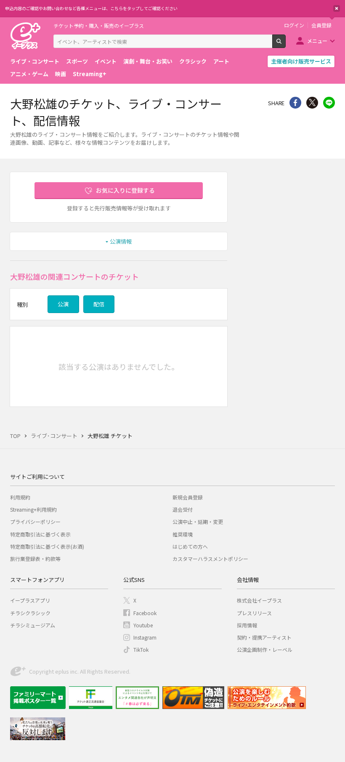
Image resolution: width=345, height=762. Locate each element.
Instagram (145, 637)
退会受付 (182, 509)
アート (221, 61)
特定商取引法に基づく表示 (40, 534)
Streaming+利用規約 (33, 509)
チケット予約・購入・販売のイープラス (98, 25)
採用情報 (247, 625)
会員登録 (321, 25)
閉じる (336, 8)
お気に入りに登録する (125, 190)
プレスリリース (254, 612)
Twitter (312, 103)
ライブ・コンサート (34, 61)
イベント (106, 61)
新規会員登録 (187, 497)
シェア (295, 103)
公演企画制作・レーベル (264, 649)
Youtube (143, 625)
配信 (98, 304)
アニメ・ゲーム (29, 74)
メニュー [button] (317, 40)
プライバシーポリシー (35, 521)
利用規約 (20, 497)
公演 (63, 304)
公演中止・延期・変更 (197, 521)
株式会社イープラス (259, 600)
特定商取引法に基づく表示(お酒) (47, 546)
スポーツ (77, 61)
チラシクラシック (30, 612)
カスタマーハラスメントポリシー (210, 558)
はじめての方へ (190, 546)
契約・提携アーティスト (264, 637)
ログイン (294, 25)
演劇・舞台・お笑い (147, 61)
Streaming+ (89, 74)
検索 (285, 44)
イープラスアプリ (30, 600)
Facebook (145, 612)
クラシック (193, 61)
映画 (60, 74)
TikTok (141, 649)
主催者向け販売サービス (301, 61)
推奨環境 (182, 534)
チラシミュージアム (32, 625)
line (329, 103)
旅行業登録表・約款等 (35, 558)
